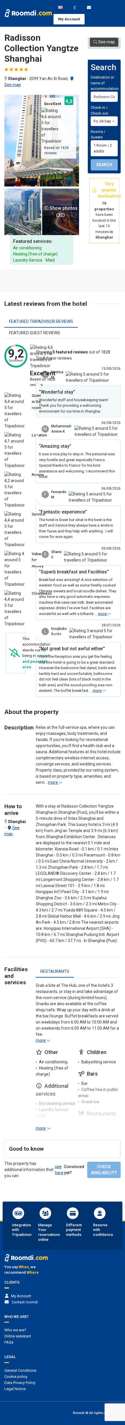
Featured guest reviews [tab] (34, 333)
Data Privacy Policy (19, 1382)
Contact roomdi (25, 1302)
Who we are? (15, 1330)
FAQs (8, 1342)
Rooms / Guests (98, 134)
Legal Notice (15, 1389)
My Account (69, 19)
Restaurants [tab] (54, 971)
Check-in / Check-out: (100, 110)
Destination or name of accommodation (105, 83)
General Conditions (20, 1370)
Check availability (104, 1169)
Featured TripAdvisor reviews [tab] (41, 321)
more (103, 614)
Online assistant (17, 1336)
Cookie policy (15, 1376)
